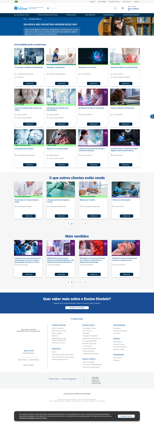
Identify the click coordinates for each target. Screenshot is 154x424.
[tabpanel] (28, 200)
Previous (68, 223)
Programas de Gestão (89, 348)
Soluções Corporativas (120, 331)
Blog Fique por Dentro (58, 343)
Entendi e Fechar (126, 416)
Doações (92, 1)
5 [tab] (78, 223)
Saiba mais (29, 83)
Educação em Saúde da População (62, 354)
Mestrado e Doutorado (90, 343)
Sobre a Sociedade (58, 328)
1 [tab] (71, 223)
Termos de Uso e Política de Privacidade (77, 393)
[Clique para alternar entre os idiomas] (17, 1)
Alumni (54, 352)
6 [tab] (79, 223)
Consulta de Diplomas (120, 347)
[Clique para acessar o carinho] (122, 8)
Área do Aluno (102, 1)
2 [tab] (73, 223)
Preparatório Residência (90, 336)
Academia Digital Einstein (90, 353)
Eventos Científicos (89, 351)
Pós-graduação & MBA (90, 341)
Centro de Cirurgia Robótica (91, 367)
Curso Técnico (87, 331)
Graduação (86, 333)
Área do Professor (114, 1)
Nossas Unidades (57, 333)
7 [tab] (81, 223)
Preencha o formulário (77, 308)
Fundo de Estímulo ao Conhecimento (63, 357)
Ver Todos (116, 333)
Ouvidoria (136, 1)
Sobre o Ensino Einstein (59, 331)
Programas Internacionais (60, 359)
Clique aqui (95, 377)
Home (25, 19)
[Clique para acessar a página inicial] (28, 10)
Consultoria (117, 328)
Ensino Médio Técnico (89, 328)
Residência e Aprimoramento (92, 338)
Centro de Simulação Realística (92, 364)
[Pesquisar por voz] (48, 8)
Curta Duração (87, 346)
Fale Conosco (127, 1)
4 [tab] (76, 223)
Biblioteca (55, 336)
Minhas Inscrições (119, 349)
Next (85, 223)
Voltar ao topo (77, 319)
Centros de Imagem (89, 362)
